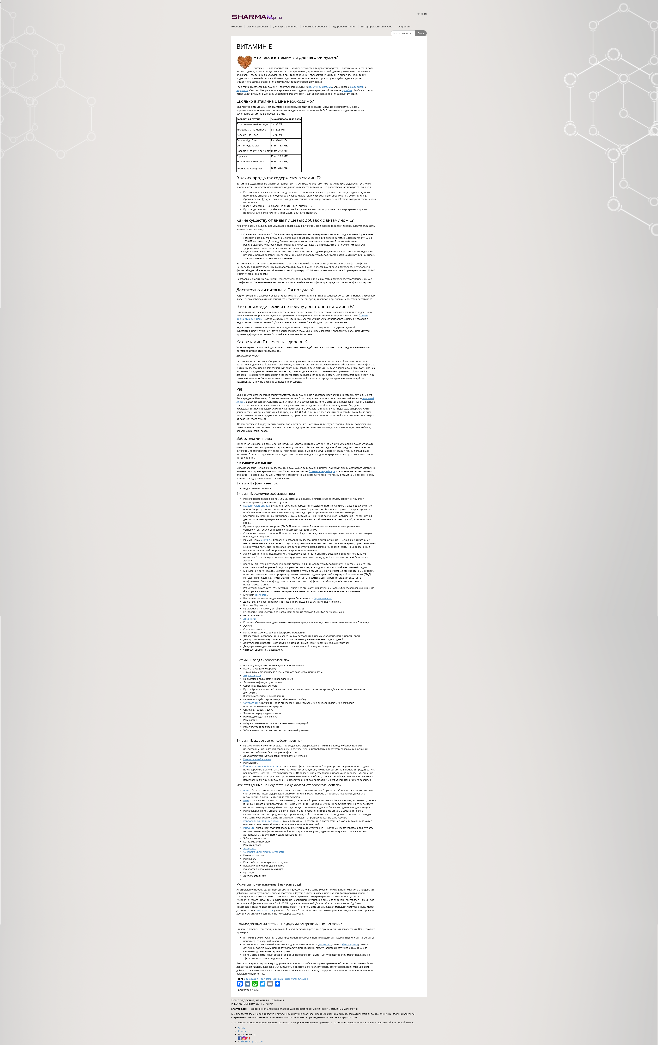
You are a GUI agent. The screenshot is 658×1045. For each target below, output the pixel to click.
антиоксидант (250, 978)
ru (425, 13)
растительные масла (272, 978)
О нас (241, 1027)
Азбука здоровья (257, 26)
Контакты (243, 1031)
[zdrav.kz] (257, 16)
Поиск (420, 33)
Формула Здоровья (315, 26)
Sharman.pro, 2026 (252, 1041)
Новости (236, 26)
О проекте (404, 26)
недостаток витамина (296, 978)
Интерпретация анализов (376, 26)
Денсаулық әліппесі (285, 26)
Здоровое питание (344, 26)
